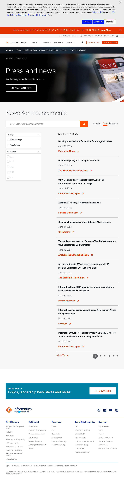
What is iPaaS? (80, 434)
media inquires (21, 88)
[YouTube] (110, 410)
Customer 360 (80, 448)
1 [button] (95, 356)
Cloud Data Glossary (58, 445)
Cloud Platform (12, 422)
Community (56, 434)
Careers (100, 434)
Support (98, 35)
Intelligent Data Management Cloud (15, 427)
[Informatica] (10, 42)
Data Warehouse (80, 437)
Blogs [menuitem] (19, 50)
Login (112, 35)
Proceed (87, 22)
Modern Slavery (27, 466)
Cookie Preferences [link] (40, 466)
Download (105, 390)
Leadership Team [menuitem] (30, 50)
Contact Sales (33, 437)
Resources (57, 42)
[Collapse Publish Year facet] (38, 151)
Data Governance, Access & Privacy (14, 454)
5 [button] (113, 356)
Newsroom (9, 50)
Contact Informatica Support (107, 448)
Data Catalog (10, 436)
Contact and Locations (105, 441)
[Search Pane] (82, 42)
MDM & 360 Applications (14, 450)
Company (87, 35)
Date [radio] (105, 123)
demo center (110, 42)
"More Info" (97, 12)
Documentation (57, 437)
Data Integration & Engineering (15, 439)
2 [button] (100, 356)
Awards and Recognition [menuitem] (48, 50)
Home (9, 58)
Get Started (34, 422)
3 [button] (104, 356)
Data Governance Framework (84, 441)
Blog (53, 430)
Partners (69, 42)
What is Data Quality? (82, 445)
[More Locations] (81, 35)
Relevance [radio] (113, 123)
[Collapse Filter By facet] (38, 135)
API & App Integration (12, 443)
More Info (110, 22)
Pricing (106, 35)
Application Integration (82, 452)
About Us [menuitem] (63, 50)
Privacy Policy (15, 466)
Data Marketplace (11, 459)
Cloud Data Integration (82, 430)
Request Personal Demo (36, 434)
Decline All (98, 22)
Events (54, 427)
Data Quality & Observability (14, 446)
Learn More (105, 30)
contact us (94, 42)
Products (34, 42)
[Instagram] (116, 410)
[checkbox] (8, 140)
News (100, 430)
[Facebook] (99, 410)
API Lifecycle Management (37, 445)
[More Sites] (116, 35)
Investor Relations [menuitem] (77, 50)
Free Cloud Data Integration (37, 430)
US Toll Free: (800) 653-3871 (69, 35)
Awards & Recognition (105, 437)
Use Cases (46, 42)
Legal (7, 466)
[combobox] (43, 124)
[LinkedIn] (104, 410)
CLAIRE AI (9, 432)
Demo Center (33, 427)
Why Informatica (21, 42)
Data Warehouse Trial (36, 441)
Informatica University (59, 441)
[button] (84, 124)
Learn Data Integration (85, 422)
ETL (76, 427)
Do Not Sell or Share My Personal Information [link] (62, 466)
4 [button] (109, 356)
